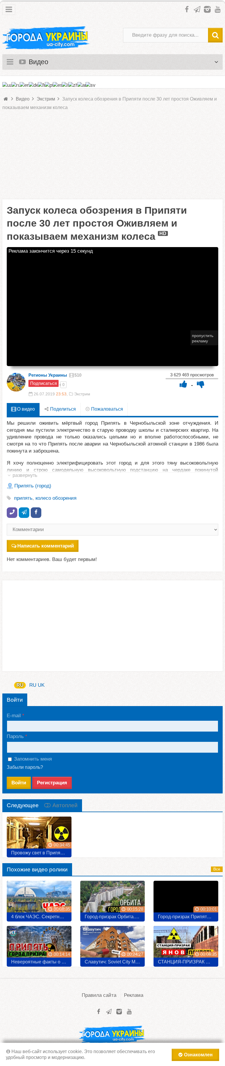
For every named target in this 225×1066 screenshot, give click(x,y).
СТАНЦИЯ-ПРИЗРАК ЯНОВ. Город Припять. (188, 961)
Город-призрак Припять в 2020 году (188, 916)
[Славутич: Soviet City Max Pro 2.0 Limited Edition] (112, 944)
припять (23, 498)
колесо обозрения (55, 498)
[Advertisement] (112, 158)
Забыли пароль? (25, 767)
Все (216, 869)
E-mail (14, 715)
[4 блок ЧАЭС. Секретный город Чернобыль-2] (39, 899)
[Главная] (6, 98)
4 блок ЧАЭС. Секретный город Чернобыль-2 (41, 916)
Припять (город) (32, 486)
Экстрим (82, 394)
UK (41, 685)
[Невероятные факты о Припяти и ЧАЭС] (39, 944)
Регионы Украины (47, 375)
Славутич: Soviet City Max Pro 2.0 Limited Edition (115, 961)
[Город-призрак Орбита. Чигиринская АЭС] (112, 899)
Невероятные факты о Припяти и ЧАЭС (41, 961)
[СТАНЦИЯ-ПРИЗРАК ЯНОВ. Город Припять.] (186, 944)
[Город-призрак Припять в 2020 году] (186, 899)
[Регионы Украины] (16, 382)
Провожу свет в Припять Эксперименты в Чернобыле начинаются (41, 852)
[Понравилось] (183, 384)
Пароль (15, 736)
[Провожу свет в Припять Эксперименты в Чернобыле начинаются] (39, 835)
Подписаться (43, 383)
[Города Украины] (46, 38)
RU (19, 685)
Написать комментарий (45, 546)
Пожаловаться (106, 409)
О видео (25, 409)
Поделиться (62, 409)
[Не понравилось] (200, 384)
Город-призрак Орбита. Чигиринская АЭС (115, 916)
